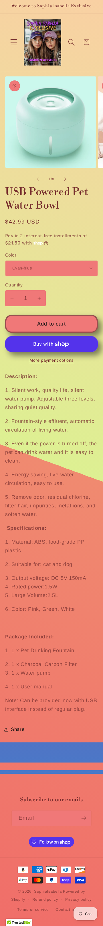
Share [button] (18, 729)
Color (10, 255)
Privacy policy (78, 899)
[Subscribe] (83, 818)
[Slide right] (65, 179)
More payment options (51, 360)
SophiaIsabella (48, 891)
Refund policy (45, 899)
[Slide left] (37, 179)
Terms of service (33, 909)
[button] (13, 42)
